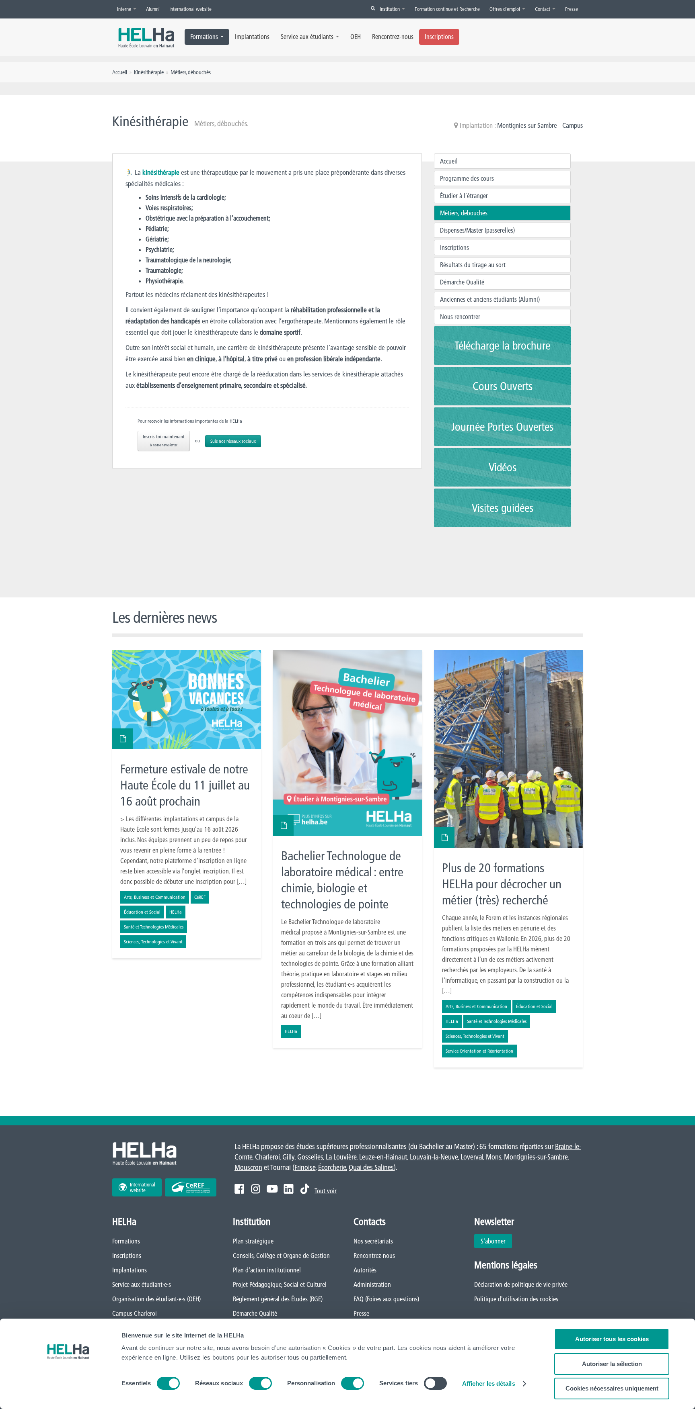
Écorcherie (332, 1167)
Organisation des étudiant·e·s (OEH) (156, 1299)
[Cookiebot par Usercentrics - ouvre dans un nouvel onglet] (68, 1393)
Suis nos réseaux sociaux (233, 441)
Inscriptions (439, 37)
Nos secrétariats (373, 1241)
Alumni (153, 9)
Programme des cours (467, 178)
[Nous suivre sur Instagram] (255, 1188)
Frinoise (304, 1167)
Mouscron (248, 1167)
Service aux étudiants (307, 37)
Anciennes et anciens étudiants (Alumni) (490, 299)
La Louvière (341, 1157)
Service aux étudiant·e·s (141, 1284)
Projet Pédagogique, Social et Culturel (280, 1284)
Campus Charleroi (134, 1313)
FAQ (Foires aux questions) (386, 1299)
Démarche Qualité (462, 282)
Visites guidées (502, 508)
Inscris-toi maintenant (164, 441)
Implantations (252, 37)
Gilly (288, 1157)
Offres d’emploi (505, 9)
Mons (493, 1157)
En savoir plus (186, 804)
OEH (355, 37)
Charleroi (267, 1157)
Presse (571, 9)
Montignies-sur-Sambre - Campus (540, 125)
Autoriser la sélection (612, 1363)
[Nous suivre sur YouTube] (272, 1188)
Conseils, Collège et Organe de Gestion (281, 1256)
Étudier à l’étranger (464, 196)
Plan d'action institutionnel (267, 1270)
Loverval (472, 1157)
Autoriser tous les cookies (612, 1338)
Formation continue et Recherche (447, 9)
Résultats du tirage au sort (473, 265)
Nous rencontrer (460, 317)
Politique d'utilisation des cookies (516, 1299)
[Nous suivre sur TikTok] (304, 1188)
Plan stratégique (253, 1241)
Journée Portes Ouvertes (502, 427)
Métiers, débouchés (463, 213)
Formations (204, 37)
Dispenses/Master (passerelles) (477, 230)
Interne (124, 9)
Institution (390, 9)
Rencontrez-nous (392, 37)
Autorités (365, 1270)
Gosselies (310, 1157)
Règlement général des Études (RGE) (278, 1299)
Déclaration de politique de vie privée (521, 1284)
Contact (543, 9)
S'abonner (493, 1241)
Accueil (449, 161)
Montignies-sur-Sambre (536, 1157)
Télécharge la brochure (502, 345)
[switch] (260, 1383)
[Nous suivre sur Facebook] (239, 1188)
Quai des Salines (371, 1167)
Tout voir (326, 1191)
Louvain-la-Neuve (434, 1157)
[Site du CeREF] (190, 1187)
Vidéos (502, 467)
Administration (372, 1284)
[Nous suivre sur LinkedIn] (288, 1188)
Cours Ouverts (503, 386)
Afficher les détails (488, 1383)
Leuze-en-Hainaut (383, 1157)
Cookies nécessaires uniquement (611, 1388)
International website (190, 9)
